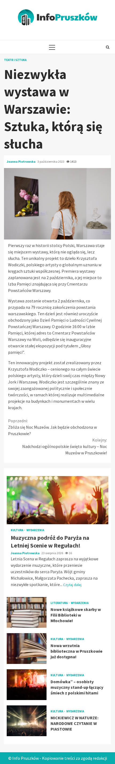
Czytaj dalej (72, 584)
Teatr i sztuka (15, 60)
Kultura (17, 530)
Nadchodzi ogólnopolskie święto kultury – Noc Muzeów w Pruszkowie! (64, 446)
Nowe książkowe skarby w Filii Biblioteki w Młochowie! (27, 612)
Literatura (59, 603)
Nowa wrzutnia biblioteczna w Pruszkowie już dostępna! (27, 648)
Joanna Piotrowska (21, 161)
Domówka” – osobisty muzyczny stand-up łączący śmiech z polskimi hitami (27, 684)
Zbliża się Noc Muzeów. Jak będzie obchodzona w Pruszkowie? (52, 427)
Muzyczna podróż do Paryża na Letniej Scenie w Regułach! (57, 500)
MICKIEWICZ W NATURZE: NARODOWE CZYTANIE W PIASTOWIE (27, 720)
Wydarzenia (35, 530)
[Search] (107, 47)
